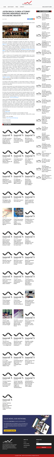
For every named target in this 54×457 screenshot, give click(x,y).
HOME (4, 6)
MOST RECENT (11, 6)
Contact (25, 447)
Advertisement (27, 445)
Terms (25, 442)
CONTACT (22, 6)
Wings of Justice (6, 77)
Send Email (7, 111)
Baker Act (4, 44)
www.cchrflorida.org (14, 97)
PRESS (17, 6)
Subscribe (44, 447)
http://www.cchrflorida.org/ (12, 118)
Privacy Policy (26, 443)
